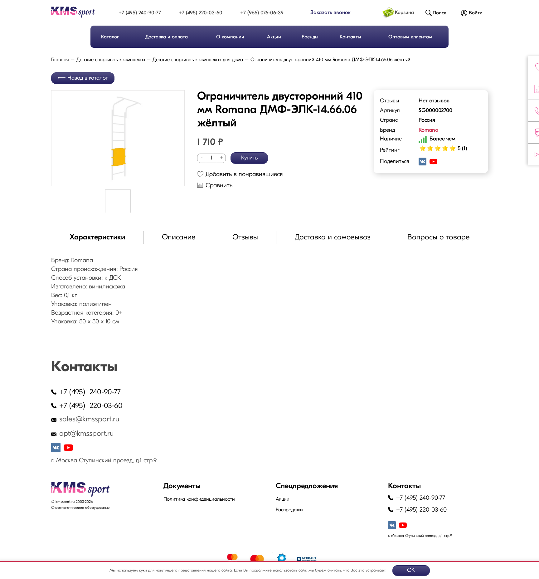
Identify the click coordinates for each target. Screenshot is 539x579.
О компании (230, 37)
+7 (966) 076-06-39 (262, 13)
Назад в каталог (87, 78)
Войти (476, 13)
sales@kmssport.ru (89, 419)
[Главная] (78, 12)
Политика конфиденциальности (199, 499)
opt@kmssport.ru (86, 434)
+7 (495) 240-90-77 (140, 13)
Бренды (310, 37)
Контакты (350, 37)
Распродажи (289, 510)
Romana (428, 130)
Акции (274, 37)
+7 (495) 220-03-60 (200, 13)
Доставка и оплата (166, 37)
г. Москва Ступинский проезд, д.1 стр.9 (104, 461)
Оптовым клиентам (410, 37)
